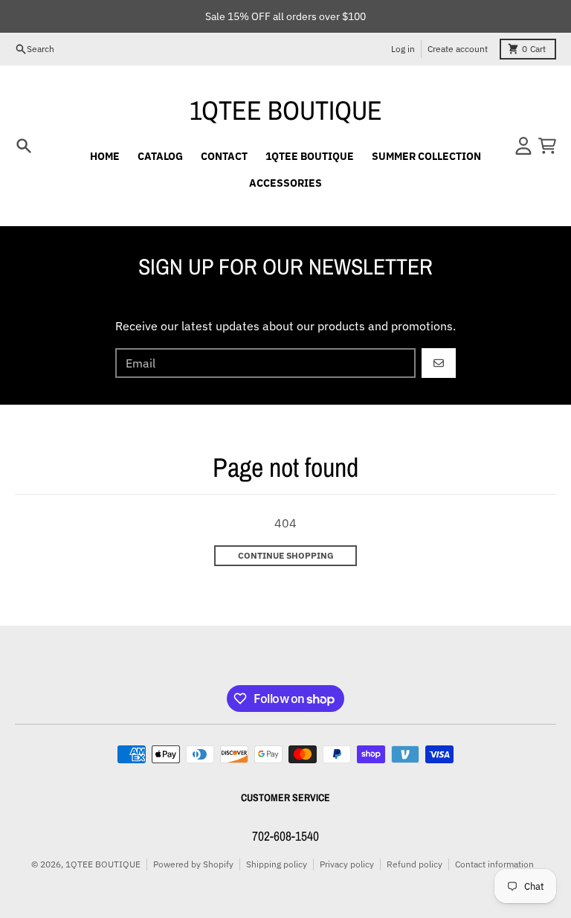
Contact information (494, 864)
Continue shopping (286, 555)
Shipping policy (276, 864)
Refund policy (414, 864)
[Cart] (547, 146)
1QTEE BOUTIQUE (286, 110)
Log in (403, 48)
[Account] (523, 146)
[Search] (24, 146)
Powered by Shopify (193, 864)
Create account (458, 48)
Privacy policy (347, 864)
